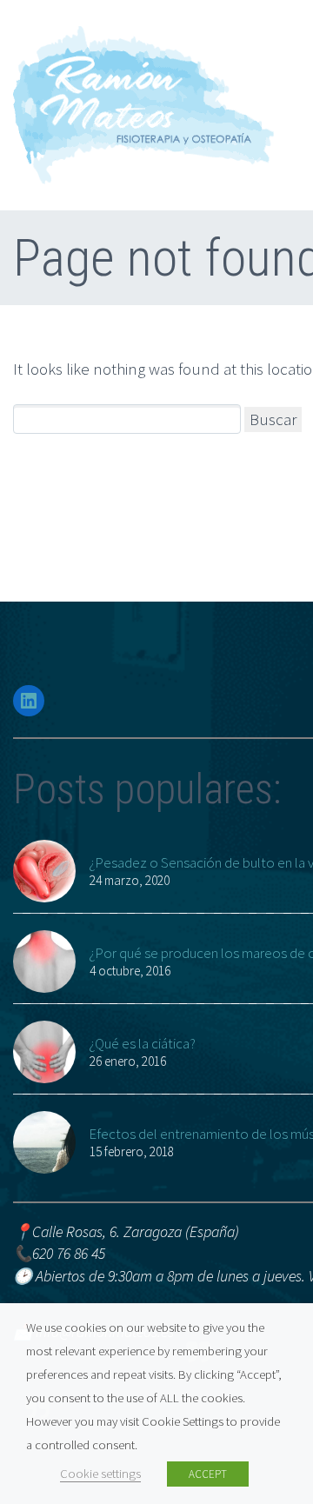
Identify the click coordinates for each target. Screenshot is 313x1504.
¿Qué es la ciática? (142, 1043)
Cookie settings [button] (100, 1473)
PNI (286, 605)
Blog (289, 675)
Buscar (273, 419)
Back (290, 182)
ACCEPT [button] (208, 1474)
